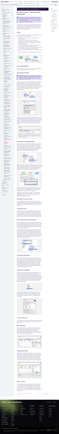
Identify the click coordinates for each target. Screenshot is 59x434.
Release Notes (32, 414)
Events (40, 419)
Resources (41, 405)
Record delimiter (54, 27)
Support (37, 1)
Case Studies (41, 411)
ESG (11, 422)
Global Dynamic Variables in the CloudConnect (6, 89)
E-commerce (13, 414)
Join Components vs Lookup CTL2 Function (7, 119)
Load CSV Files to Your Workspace (6, 31)
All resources (41, 408)
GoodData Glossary (5, 190)
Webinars (40, 417)
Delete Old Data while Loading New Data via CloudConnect (7, 151)
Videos (40, 416)
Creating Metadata (54, 9)
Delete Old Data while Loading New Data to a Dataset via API (6, 42)
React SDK (31, 409)
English (55, 4)
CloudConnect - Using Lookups (7, 131)
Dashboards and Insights (6, 12)
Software (12, 411)
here (36, 8)
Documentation (32, 1)
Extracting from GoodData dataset (54, 14)
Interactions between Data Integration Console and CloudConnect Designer (7, 72)
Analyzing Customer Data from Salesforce (7, 171)
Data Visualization (4, 419)
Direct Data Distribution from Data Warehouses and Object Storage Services (6, 22)
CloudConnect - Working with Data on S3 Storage (7, 139)
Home (3, 8)
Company (50, 408)
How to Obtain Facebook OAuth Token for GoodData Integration (7, 96)
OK (54, 430)
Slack (21, 411)
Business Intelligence (5, 409)
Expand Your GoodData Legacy (5, 185)
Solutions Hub (13, 408)
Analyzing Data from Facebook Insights (7, 168)
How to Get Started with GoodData (5, 10)
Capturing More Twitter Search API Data (7, 176)
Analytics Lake (4, 411)
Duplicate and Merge (54, 24)
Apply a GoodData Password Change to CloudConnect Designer (7, 78)
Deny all (49, 430)
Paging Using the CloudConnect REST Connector (7, 155)
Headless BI (3, 416)
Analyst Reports (41, 414)
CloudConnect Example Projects (7, 64)
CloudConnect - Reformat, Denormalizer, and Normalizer (7, 127)
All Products (2, 4)
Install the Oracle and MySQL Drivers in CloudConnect (7, 161)
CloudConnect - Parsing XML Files (7, 148)
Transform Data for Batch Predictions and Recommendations (6, 45)
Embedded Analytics (5, 417)
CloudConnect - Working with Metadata (6, 142)
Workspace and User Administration (5, 183)
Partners (50, 411)
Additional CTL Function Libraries (7, 122)
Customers (50, 409)
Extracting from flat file (55, 12)
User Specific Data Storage (6, 51)
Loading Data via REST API (6, 39)
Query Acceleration (5, 422)
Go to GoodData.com (45, 1)
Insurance (12, 417)
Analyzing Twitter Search (6, 173)
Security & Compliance (5, 424)
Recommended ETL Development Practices (7, 100)
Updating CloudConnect (7, 75)
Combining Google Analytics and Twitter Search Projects (7, 110)
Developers (32, 405)
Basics (52, 8)
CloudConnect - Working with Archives (7, 146)
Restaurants (13, 424)
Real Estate (13, 419)
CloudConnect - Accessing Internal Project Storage (7, 113)
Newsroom (50, 414)
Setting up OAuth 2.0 (7, 84)
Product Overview (4, 408)
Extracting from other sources (54, 17)
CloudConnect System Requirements (7, 61)
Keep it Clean (53, 31)
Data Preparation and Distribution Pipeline (6, 26)
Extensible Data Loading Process (7, 93)
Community (26, 1)
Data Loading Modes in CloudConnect (7, 66)
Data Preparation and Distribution (5, 19)
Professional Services (14, 409)
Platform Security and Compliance (5, 188)
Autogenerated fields (54, 29)
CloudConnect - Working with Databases (7, 136)
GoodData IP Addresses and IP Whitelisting (7, 36)
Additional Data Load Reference (6, 34)
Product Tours (41, 409)
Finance (12, 416)
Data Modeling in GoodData (5, 16)
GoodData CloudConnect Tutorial (6, 81)
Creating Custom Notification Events (7, 125)
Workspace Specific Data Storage (7, 49)
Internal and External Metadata (54, 21)
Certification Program (24, 414)
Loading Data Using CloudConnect (6, 56)
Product (3, 405)
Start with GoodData (12, 402)
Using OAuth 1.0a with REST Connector (7, 86)
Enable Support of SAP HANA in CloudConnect (7, 158)
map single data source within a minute (33, 194)
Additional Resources (5, 191)
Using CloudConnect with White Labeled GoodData (7, 106)
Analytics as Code (4, 414)
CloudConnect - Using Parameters (7, 133)
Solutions (13, 405)
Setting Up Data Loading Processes (6, 29)
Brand (50, 416)
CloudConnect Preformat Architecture (7, 117)
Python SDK (32, 408)
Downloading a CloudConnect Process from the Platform (7, 103)
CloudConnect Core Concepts (7, 58)
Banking (12, 425)
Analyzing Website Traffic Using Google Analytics (7, 165)
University (20, 1)
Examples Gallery (32, 411)
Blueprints (5, 53)
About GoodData (52, 405)
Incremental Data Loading (6, 69)
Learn (16, 1)
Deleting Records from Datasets (6, 180)
